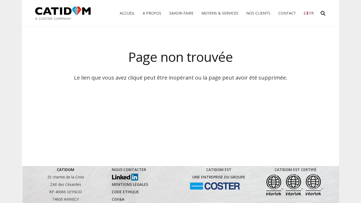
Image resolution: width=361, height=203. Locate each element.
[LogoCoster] (214, 186)
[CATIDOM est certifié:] (294, 184)
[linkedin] (125, 177)
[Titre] (63, 13)
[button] (323, 13)
